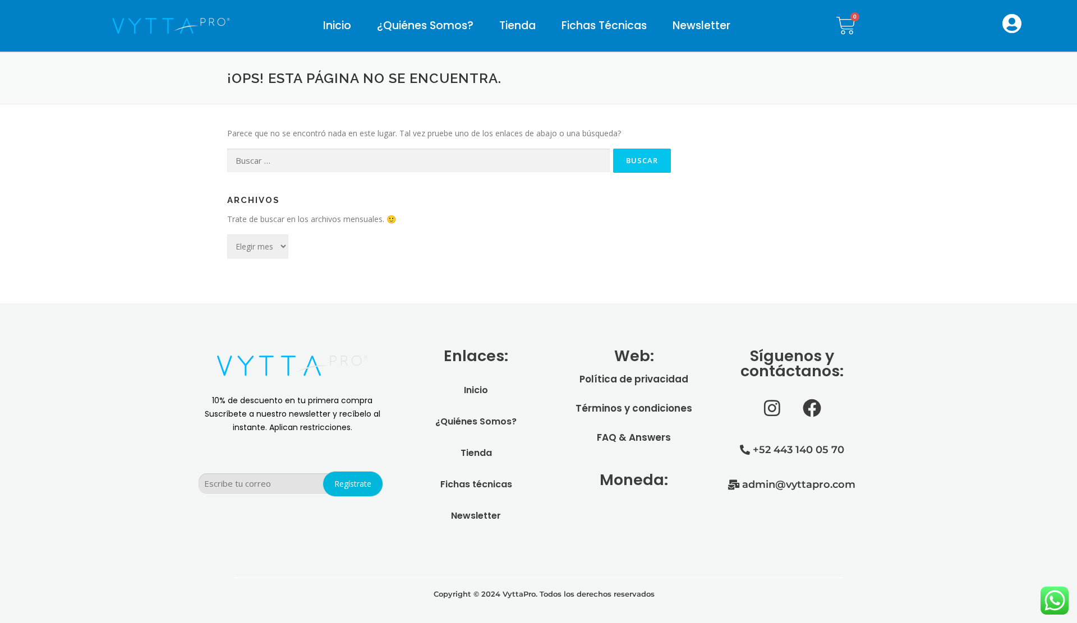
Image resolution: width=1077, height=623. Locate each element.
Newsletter (701, 25)
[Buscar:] (418, 161)
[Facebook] (811, 408)
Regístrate (352, 483)
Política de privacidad (633, 379)
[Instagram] (771, 408)
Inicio (337, 25)
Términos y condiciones (634, 408)
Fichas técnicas (604, 25)
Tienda (517, 25)
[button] (1012, 23)
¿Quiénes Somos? (425, 25)
